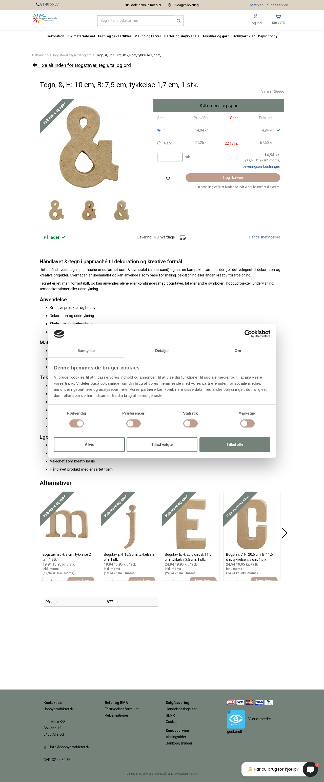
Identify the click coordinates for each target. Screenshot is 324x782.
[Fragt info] (182, 237)
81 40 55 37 (49, 4)
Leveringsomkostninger (261, 166)
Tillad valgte (162, 444)
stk (187, 157)
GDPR (170, 715)
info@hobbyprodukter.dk (70, 747)
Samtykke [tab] (86, 350)
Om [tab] (238, 350)
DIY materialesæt (81, 36)
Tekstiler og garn (216, 36)
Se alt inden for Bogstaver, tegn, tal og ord (84, 65)
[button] (179, 20)
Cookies (172, 722)
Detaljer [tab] (162, 350)
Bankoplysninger (179, 743)
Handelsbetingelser (264, 237)
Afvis (89, 444)
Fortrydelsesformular (122, 709)
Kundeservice (277, 5)
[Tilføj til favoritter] (168, 178)
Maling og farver (147, 36)
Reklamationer (116, 715)
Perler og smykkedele (181, 36)
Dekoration (40, 55)
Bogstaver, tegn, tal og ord (72, 55)
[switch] (133, 423)
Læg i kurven (233, 178)
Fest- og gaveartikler (114, 36)
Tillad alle (235, 444)
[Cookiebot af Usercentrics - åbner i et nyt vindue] (248, 334)
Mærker (256, 5)
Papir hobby (267, 36)
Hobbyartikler (244, 36)
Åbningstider (176, 737)
